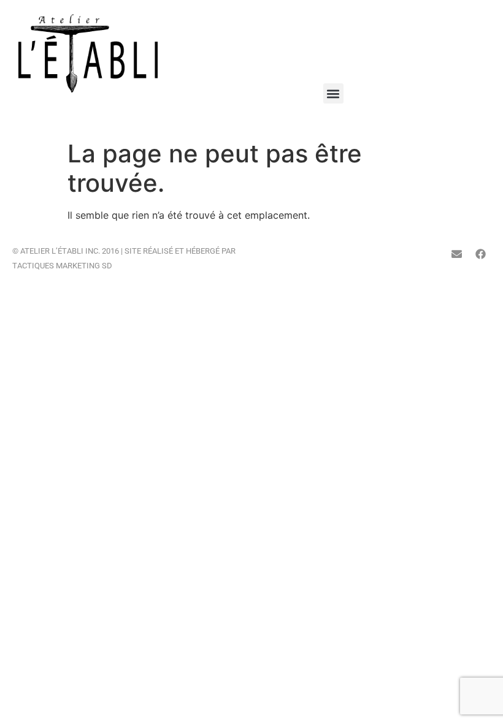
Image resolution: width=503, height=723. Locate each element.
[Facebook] (480, 253)
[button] (333, 93)
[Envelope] (456, 253)
